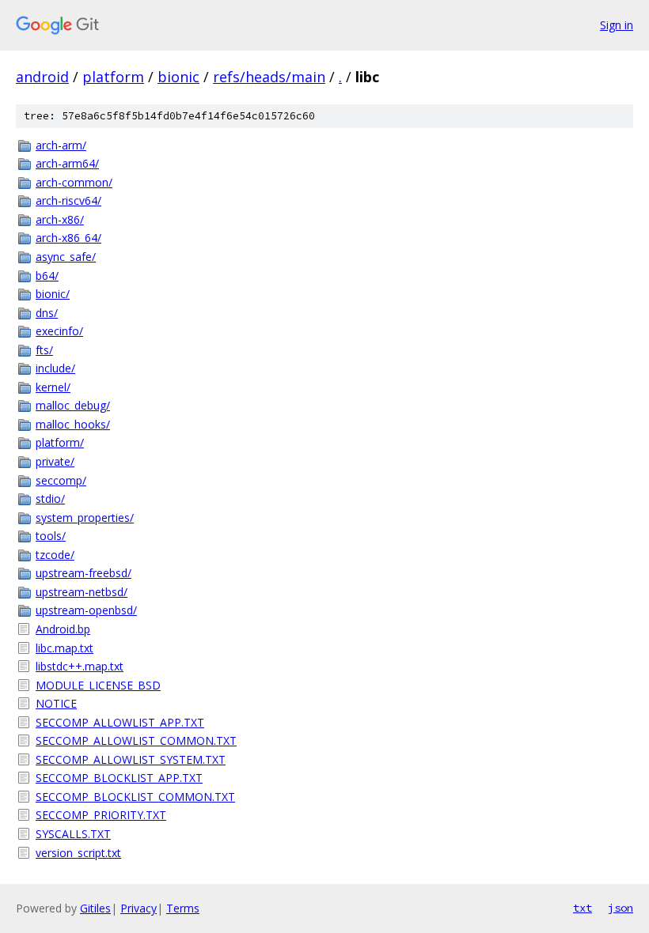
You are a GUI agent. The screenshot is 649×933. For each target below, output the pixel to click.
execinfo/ (59, 330)
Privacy (138, 908)
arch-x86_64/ (68, 237)
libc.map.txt (64, 647)
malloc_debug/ (73, 405)
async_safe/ (66, 256)
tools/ (51, 535)
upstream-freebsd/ (83, 572)
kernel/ (53, 387)
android (42, 76)
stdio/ (50, 498)
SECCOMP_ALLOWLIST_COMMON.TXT (136, 740)
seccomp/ (61, 480)
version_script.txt (78, 852)
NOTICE (56, 703)
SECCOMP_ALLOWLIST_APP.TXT (120, 722)
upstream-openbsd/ (86, 610)
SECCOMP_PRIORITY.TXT (101, 814)
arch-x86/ (60, 219)
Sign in (616, 24)
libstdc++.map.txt (79, 666)
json (620, 908)
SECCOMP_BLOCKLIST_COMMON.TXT (135, 796)
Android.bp (63, 628)
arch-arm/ (61, 145)
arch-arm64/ (67, 163)
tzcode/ (55, 554)
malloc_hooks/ (73, 424)
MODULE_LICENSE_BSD (98, 685)
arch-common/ (74, 182)
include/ (55, 368)
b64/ (47, 275)
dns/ (47, 312)
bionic (178, 76)
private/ (55, 461)
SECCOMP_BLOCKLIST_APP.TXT (119, 777)
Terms (182, 908)
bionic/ (53, 293)
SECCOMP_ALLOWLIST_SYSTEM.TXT (131, 759)
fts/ (44, 349)
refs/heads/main (269, 76)
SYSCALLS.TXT (73, 833)
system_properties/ (85, 517)
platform (113, 76)
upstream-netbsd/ (81, 591)
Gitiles (95, 908)
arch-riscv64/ (68, 200)
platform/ (60, 442)
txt (582, 908)
